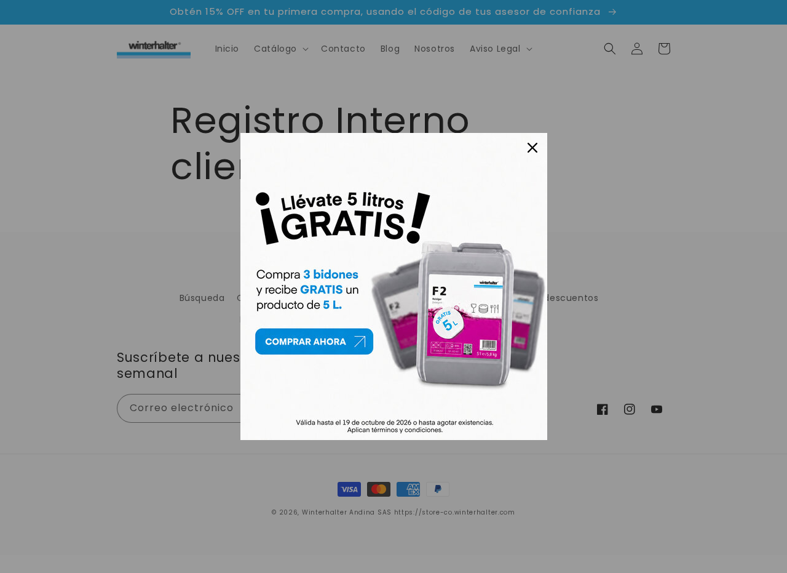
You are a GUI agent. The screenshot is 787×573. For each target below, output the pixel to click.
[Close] (532, 147)
